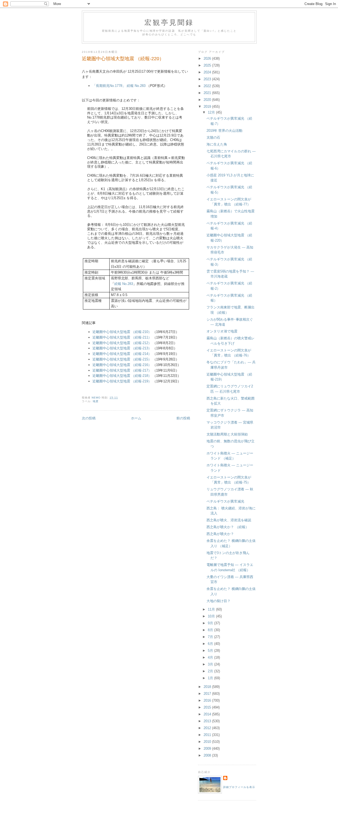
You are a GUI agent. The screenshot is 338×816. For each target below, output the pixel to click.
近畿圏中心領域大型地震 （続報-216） (122, 365)
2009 (208, 749)
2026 (208, 58)
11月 (212, 609)
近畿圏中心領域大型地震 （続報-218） (122, 376)
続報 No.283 (123, 284)
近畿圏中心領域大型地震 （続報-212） (122, 343)
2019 (208, 107)
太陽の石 (213, 137)
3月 (211, 664)
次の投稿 (89, 418)
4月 (211, 657)
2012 (208, 728)
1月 (211, 678)
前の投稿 (183, 418)
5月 (211, 651)
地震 (95, 401)
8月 (211, 630)
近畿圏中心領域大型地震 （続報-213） (122, 348)
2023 (208, 79)
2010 (208, 742)
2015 (208, 707)
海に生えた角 (216, 144)
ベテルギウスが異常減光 (225, 501)
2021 (208, 93)
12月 (212, 112)
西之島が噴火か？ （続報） (227, 527)
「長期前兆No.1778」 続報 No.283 (118, 86)
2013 (208, 721)
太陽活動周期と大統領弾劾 (227, 434)
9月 (211, 623)
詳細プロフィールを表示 (239, 787)
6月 (211, 644)
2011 (208, 735)
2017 (208, 694)
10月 (212, 616)
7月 (211, 637)
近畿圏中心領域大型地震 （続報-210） (122, 332)
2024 (208, 72)
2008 (208, 755)
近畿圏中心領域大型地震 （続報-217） (122, 370)
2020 (208, 100)
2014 (208, 714)
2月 (211, 671)
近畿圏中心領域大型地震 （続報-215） (122, 359)
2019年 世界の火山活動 (224, 131)
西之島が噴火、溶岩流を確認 (228, 520)
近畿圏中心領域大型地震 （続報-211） (122, 337)
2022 (208, 86)
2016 (208, 700)
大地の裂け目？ (218, 601)
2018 (208, 687)
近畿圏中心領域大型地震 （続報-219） (122, 381)
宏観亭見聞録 (169, 22)
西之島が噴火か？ (220, 534)
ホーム (136, 418)
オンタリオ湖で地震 (221, 331)
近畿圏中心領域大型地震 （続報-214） (122, 354)
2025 (208, 65)
